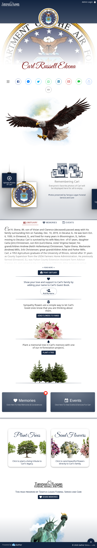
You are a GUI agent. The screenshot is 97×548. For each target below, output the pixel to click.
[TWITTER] (38, 82)
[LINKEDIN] (59, 82)
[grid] (48, 187)
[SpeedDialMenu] (90, 541)
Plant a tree (48, 353)
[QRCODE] (8, 82)
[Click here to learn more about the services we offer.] (48, 484)
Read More (48, 267)
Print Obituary (50, 273)
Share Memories (50, 497)
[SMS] (79, 82)
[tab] (30, 222)
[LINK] (48, 90)
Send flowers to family (48, 316)
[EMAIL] (69, 82)
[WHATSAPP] (48, 82)
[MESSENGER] (28, 82)
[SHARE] (89, 82)
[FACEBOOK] (18, 82)
